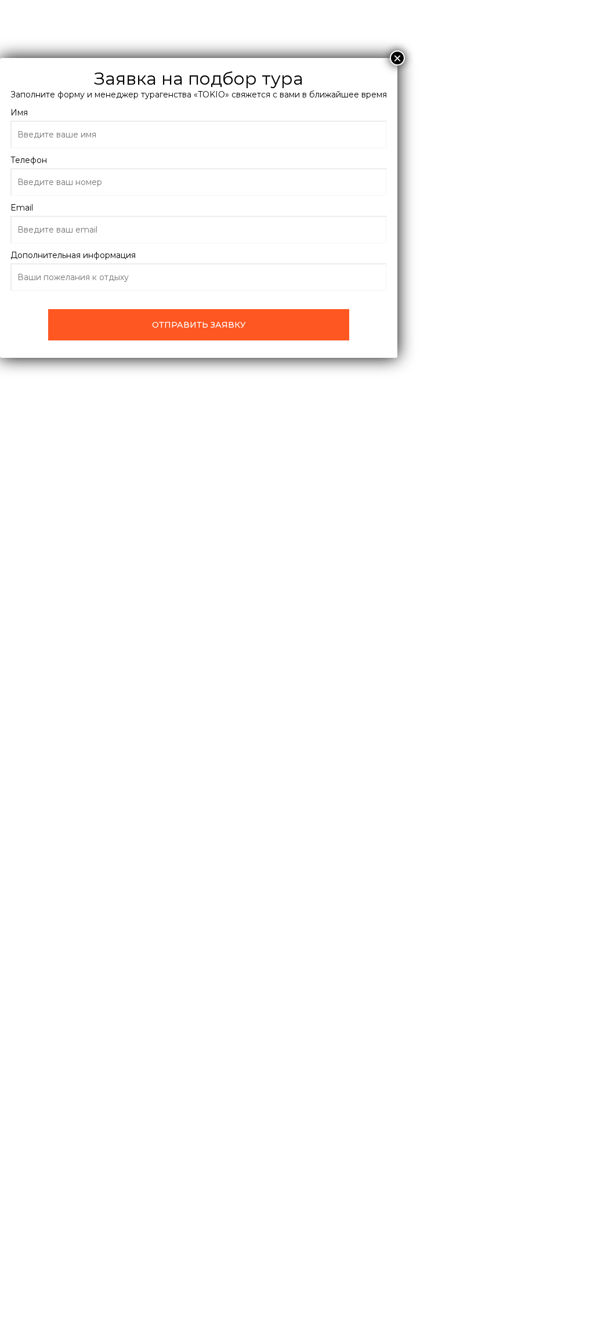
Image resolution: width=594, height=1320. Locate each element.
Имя (19, 112)
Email (21, 207)
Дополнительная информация (73, 255)
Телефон (28, 160)
